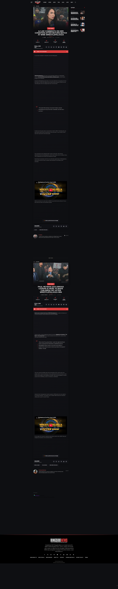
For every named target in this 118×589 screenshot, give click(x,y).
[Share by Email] (66, 226)
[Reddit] (66, 47)
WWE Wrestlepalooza (39, 75)
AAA (63, 2)
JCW (67, 2)
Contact (62, 557)
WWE (49, 2)
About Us (56, 557)
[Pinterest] (56, 47)
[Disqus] (50, 508)
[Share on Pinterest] (61, 226)
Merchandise (49, 557)
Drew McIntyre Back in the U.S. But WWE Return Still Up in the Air (75, 25)
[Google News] (51, 47)
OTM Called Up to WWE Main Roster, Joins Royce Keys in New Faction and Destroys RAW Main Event (75, 13)
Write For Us (41, 557)
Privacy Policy (79, 557)
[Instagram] (61, 47)
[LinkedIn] (54, 47)
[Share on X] (56, 226)
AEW (54, 2)
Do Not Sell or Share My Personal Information (59, 562)
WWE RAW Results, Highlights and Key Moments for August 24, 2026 (75, 31)
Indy (72, 2)
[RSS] (73, 554)
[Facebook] (46, 47)
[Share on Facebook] (54, 226)
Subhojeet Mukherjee (42, 470)
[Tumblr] (60, 554)
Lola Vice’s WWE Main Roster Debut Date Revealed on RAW (75, 19)
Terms (86, 557)
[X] (49, 47)
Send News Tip (33, 557)
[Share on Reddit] (64, 226)
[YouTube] (59, 47)
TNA (59, 2)
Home (44, 2)
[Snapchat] (64, 47)
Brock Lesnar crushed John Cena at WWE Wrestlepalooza (46, 313)
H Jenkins (44, 37)
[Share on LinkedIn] (59, 226)
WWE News (50, 28)
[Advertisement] (41, 123)
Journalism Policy (70, 557)
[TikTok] (70, 554)
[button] (75, 2)
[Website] (64, 235)
